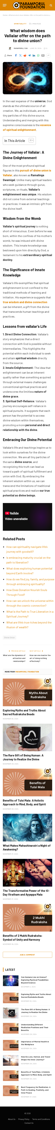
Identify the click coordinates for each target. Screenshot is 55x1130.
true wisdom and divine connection (25, 302)
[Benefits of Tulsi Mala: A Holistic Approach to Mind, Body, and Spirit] (27, 782)
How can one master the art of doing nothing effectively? (40, 658)
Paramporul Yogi (21, 48)
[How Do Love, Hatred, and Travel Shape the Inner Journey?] (10, 1060)
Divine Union (9, 637)
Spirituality (20, 24)
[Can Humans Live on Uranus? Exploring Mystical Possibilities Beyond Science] (10, 980)
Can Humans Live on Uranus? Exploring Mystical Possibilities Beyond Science (34, 980)
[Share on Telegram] (29, 55)
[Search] (50, 5)
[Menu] (4, 5)
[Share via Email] (43, 55)
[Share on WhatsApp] (38, 55)
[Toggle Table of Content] (30, 140)
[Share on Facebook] (16, 55)
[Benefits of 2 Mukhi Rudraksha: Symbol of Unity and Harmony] (27, 918)
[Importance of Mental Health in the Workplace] (10, 1045)
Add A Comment (27, 955)
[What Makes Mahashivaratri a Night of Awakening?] (27, 827)
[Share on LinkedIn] (34, 55)
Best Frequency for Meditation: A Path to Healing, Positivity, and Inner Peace (35, 1090)
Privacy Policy (23, 1119)
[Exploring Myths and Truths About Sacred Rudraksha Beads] (27, 692)
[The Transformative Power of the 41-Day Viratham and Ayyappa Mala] (27, 873)
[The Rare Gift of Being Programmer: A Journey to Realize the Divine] (27, 737)
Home (5, 15)
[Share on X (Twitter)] (20, 55)
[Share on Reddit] (25, 55)
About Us (11, 1119)
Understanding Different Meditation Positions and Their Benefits (34, 1027)
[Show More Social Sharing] (48, 55)
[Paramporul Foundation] (29, 5)
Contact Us (29, 1123)
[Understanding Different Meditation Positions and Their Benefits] (10, 1028)
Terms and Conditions (41, 1119)
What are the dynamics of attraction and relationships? (14, 658)
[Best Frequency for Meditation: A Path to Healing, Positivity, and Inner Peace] (10, 1090)
